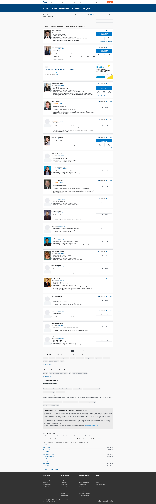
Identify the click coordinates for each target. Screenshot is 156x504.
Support (97, 482)
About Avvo (98, 477)
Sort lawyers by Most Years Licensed (51, 469)
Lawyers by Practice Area (65, 2)
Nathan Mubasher (56, 30)
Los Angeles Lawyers (65, 480)
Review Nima (61, 311)
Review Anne (61, 253)
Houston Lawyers (64, 484)
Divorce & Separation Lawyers (84, 491)
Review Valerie (61, 48)
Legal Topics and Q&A (77, 2)
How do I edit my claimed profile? (70, 402)
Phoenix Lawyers (64, 491)
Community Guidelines (67, 499)
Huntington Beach (89, 358)
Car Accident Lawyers (82, 488)
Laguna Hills (106, 358)
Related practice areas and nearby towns (99, 14)
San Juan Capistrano (53, 361)
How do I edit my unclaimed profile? (51, 405)
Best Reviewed (95, 438)
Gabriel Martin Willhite (57, 224)
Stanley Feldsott (46, 447)
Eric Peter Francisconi (57, 180)
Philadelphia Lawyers (65, 488)
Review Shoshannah (63, 168)
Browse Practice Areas (47, 484)
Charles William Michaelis (48, 454)
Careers (98, 480)
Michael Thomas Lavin (57, 198)
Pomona (45, 361)
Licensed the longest (50, 438)
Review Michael (61, 199)
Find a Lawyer (45, 477)
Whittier (62, 361)
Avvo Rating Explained (100, 484)
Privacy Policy (52, 499)
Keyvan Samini (55, 119)
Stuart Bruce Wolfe (56, 211)
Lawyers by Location (54, 2)
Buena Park (52, 358)
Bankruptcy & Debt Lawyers (83, 477)
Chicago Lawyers (64, 482)
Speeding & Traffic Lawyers (83, 495)
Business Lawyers (81, 480)
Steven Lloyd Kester (47, 461)
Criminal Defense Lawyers (83, 482)
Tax (70, 373)
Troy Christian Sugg (56, 278)
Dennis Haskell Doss (47, 458)
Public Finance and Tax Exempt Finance (58, 373)
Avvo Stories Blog (46, 486)
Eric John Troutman (56, 153)
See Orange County (47, 364)
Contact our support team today (91, 425)
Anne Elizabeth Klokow (57, 251)
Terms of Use (45, 499)
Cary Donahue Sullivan (57, 323)
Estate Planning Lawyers (83, 486)
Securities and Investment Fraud (80, 373)
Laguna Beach (98, 358)
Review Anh (61, 239)
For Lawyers (45, 488)
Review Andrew (61, 85)
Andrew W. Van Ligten (57, 83)
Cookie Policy (58, 499)
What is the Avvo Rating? (48, 392)
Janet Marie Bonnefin (57, 137)
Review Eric (61, 155)
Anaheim (45, 358)
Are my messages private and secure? (91, 388)
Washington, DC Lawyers (65, 486)
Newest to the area (66, 438)
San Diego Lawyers (64, 495)
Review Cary (61, 325)
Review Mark (61, 338)
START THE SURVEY (101, 77)
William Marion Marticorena (48, 456)
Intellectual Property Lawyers (84, 493)
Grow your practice (102, 2)
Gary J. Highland (55, 101)
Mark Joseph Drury (56, 336)
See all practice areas (47, 376)
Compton (73, 358)
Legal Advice (45, 482)
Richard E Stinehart (56, 296)
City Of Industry (65, 358)
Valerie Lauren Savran (57, 47)
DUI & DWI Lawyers (82, 484)
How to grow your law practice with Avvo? (52, 402)
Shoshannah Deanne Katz (58, 167)
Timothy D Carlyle (46, 449)
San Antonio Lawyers (65, 493)
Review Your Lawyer (47, 480)
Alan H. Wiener (46, 444)
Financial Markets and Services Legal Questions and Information (57, 388)
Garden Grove (80, 358)
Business (45, 373)
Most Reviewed (81, 438)
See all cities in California (48, 366)
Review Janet (61, 138)
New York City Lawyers (65, 477)
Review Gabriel (61, 226)
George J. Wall (46, 451)
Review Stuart (61, 212)
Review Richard (61, 298)
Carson (58, 358)
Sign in (110, 2)
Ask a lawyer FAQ (77, 388)
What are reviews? (60, 392)
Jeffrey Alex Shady (56, 265)
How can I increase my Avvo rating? (87, 402)
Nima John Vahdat (56, 310)
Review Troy (61, 280)
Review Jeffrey (61, 266)
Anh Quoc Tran (55, 238)
